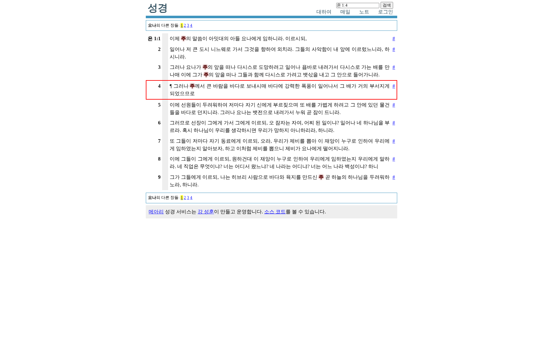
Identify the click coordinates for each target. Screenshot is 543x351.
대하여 (324, 11)
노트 (364, 11)
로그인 (385, 11)
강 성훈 (206, 211)
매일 (345, 11)
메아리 (156, 211)
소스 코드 (275, 211)
